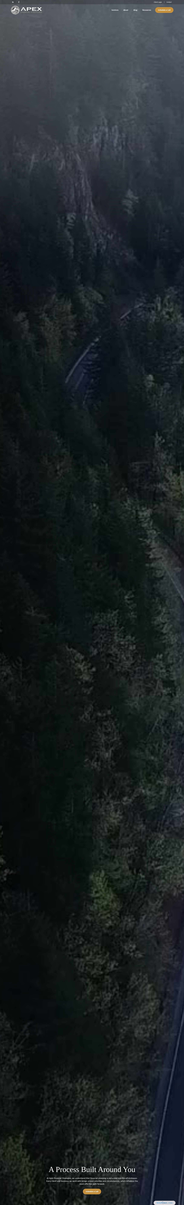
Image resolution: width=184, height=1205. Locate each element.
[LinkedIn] (13, 2)
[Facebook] (18, 2)
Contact (169, 2)
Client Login (158, 2)
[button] (115, 10)
